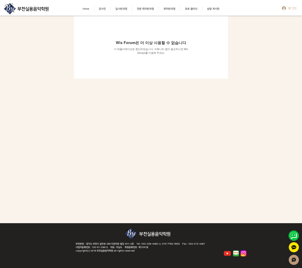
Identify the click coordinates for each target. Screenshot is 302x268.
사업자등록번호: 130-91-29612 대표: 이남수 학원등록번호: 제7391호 (112, 247)
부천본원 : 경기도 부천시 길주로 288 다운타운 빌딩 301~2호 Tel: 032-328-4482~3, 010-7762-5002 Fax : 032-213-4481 (140, 244)
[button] (102, 8)
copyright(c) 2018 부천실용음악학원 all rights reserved (105, 250)
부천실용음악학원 (33, 8)
